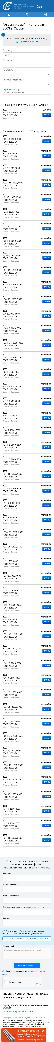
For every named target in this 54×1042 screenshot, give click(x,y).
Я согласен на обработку (23, 972)
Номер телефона (9, 884)
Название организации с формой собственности (23, 907)
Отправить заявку (27, 965)
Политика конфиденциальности (18, 1011)
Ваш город (7, 918)
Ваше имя (6, 873)
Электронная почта (10, 896)
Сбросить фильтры (12, 89)
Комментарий (8, 946)
